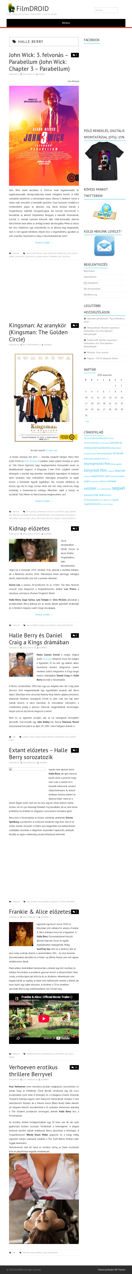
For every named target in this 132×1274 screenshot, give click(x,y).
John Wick (19, 256)
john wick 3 (30, 256)
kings (11, 740)
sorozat (54, 901)
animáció (110, 438)
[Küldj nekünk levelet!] (104, 246)
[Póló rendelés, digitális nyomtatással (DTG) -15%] (104, 161)
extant (34, 901)
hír (14, 737)
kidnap (41, 625)
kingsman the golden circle (22, 518)
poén (87, 481)
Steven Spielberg (67, 901)
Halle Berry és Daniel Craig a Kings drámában (39, 638)
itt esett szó (51, 450)
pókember (94, 481)
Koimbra (48, 344)
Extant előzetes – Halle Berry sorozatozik (38, 753)
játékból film (99, 458)
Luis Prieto (50, 625)
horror (94, 453)
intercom (89, 458)
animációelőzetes (92, 443)
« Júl (87, 421)
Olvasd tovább (44, 242)
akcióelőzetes (99, 438)
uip (109, 500)
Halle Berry (70, 511)
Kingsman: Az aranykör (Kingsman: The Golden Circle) (38, 332)
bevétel (114, 442)
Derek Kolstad (64, 253)
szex (44, 1252)
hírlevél (118, 453)
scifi (98, 489)
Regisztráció (89, 271)
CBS (28, 901)
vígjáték (115, 499)
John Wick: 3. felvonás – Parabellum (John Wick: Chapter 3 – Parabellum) (39, 61)
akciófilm (36, 253)
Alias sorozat (102, 352)
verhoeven (52, 1252)
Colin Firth (58, 511)
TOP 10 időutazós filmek (107, 358)
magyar (110, 471)
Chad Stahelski (49, 253)
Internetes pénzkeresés (97, 318)
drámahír (59, 737)
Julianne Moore (28, 515)
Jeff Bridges (14, 515)
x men (104, 504)
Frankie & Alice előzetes (40, 911)
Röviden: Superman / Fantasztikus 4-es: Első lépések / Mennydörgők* (102, 331)
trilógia (66, 256)
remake (111, 481)
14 (76, 1067)
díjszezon (116, 447)
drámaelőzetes (34, 1054)
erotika (26, 1252)
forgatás (87, 453)
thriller (108, 495)
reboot (103, 481)
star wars (99, 495)
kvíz (107, 459)
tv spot (104, 500)
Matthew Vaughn (45, 518)
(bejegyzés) (91, 282)
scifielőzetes (105, 489)
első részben (31, 461)
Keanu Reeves (43, 256)
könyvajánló (116, 464)
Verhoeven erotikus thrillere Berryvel (33, 1070)
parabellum (55, 256)
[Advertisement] (44, 291)
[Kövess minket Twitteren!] (104, 211)
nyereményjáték (117, 476)
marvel (119, 470)
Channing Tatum (44, 511)
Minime (41, 74)
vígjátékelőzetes (92, 503)
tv (100, 500)
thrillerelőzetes (65, 625)
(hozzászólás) (92, 288)
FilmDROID (32, 8)
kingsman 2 (70, 515)
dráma (88, 448)
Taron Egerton (68, 518)
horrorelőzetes (104, 453)
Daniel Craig (28, 737)
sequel (57, 518)
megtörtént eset (100, 476)
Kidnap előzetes (29, 528)
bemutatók (105, 443)
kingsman (59, 515)
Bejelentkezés (90, 277)
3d (85, 438)
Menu (66, 23)
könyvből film (95, 470)
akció (29, 253)
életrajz (110, 504)
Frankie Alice (48, 1054)
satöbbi (90, 488)
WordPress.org (90, 294)
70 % (28, 511)
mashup (87, 476)
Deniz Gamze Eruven (44, 737)
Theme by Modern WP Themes (111, 1269)
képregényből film (45, 515)
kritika (16, 253)
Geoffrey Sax (61, 1054)
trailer (16, 625)
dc (121, 442)
